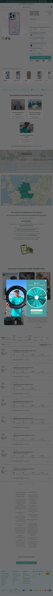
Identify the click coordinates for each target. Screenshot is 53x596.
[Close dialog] (46, 281)
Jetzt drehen (36, 312)
